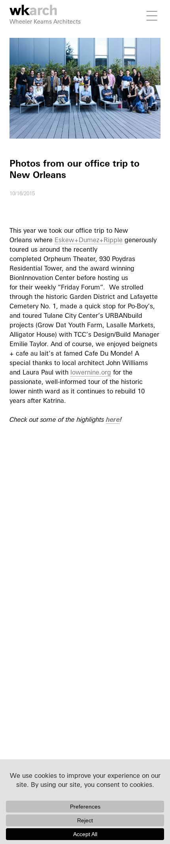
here (113, 419)
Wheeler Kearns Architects (45, 21)
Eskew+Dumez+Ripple (89, 240)
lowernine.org (90, 372)
